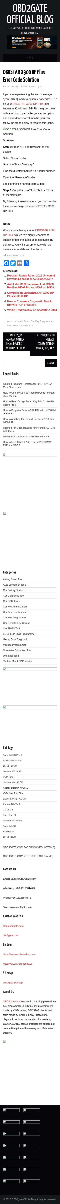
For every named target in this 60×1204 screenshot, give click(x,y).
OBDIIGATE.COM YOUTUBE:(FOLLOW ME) (28, 856)
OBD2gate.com (11, 1001)
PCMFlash (8, 831)
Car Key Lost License (14, 612)
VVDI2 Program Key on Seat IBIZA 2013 (32, 310)
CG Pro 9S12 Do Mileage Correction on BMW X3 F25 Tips (45, 342)
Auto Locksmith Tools (18, 321)
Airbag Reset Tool (12, 579)
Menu (30, 57)
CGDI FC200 (10, 766)
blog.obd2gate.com (13, 926)
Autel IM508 (9, 826)
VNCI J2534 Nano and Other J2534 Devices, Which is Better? (15, 342)
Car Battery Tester (13, 590)
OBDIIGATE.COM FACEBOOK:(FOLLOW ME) (29, 847)
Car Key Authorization (15, 606)
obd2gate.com (10, 935)
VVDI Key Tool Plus (13, 793)
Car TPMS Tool (11, 628)
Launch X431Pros (12, 820)
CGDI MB (8, 809)
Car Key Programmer (42, 321)
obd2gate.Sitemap (13, 982)
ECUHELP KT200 (12, 760)
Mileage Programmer (14, 644)
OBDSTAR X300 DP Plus (27, 103)
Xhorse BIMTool (11, 804)
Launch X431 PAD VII (14, 798)
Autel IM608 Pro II (12, 755)
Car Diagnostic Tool (13, 595)
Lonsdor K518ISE (12, 771)
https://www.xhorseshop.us (17, 963)
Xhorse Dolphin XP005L (15, 787)
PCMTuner (8, 777)
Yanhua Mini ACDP (13, 782)
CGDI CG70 (9, 837)
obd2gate (37, 86)
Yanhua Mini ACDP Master (17, 661)
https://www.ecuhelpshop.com (19, 954)
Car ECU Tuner (11, 601)
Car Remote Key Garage (16, 623)
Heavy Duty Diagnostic (15, 639)
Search (50, 363)
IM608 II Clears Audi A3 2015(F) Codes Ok (26, 436)
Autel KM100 (9, 815)
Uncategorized (11, 655)
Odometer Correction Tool (17, 650)
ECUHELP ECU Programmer (19, 633)
